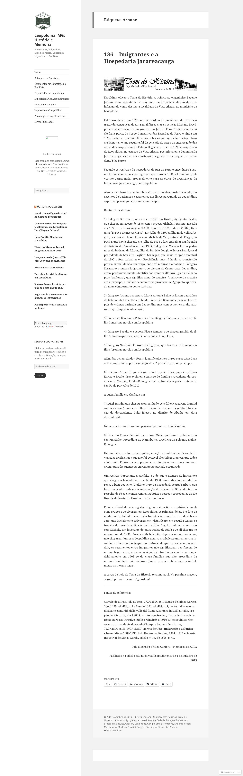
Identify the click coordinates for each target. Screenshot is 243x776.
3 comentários (114, 730)
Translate (58, 326)
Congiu (151, 723)
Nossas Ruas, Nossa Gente (49, 267)
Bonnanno (181, 720)
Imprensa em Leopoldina (47, 110)
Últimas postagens (49, 206)
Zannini (173, 727)
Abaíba (121, 720)
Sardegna (151, 727)
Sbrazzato (163, 727)
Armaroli (142, 720)
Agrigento (131, 720)
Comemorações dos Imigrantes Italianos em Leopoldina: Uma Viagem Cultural (50, 227)
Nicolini (132, 727)
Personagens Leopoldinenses (49, 116)
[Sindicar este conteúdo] (35, 206)
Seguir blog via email (48, 341)
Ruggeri (141, 727)
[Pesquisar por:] (51, 190)
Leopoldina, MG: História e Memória (49, 40)
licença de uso (43, 164)
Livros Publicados (43, 121)
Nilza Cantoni (144, 716)
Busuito (120, 723)
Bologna (170, 720)
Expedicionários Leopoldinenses (51, 98)
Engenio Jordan (182, 723)
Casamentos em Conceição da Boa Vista (50, 85)
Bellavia (161, 720)
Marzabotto (110, 727)
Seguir (40, 375)
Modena (122, 727)
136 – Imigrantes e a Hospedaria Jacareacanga (139, 58)
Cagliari (129, 723)
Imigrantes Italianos (45, 104)
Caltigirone (140, 723)
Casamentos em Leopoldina (49, 93)
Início (37, 72)
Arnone (152, 720)
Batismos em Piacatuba (46, 78)
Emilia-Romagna (164, 723)
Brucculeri (109, 723)
